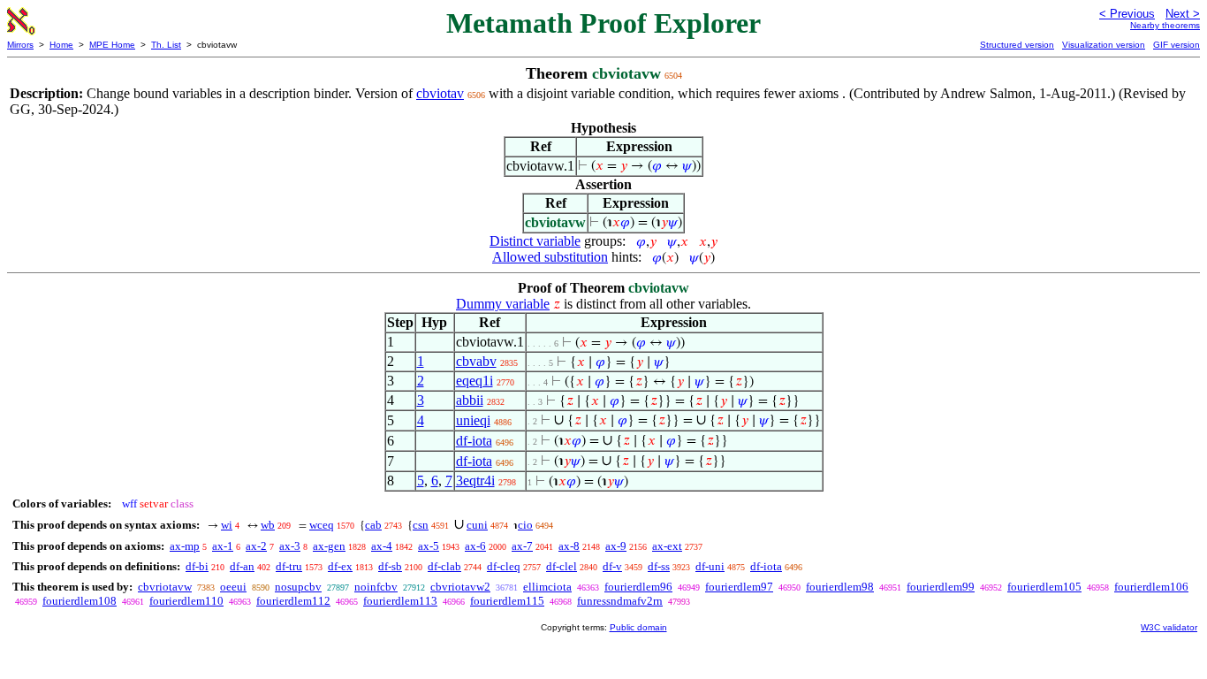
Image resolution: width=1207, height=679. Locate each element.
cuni (477, 524)
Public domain (638, 627)
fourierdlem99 (941, 586)
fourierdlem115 (507, 600)
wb (268, 524)
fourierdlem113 (400, 600)
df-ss (659, 566)
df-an (242, 566)
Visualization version (1103, 45)
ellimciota (547, 586)
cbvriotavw (165, 586)
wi (226, 524)
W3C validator (1169, 627)
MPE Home (112, 45)
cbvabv (476, 361)
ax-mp (185, 546)
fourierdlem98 (840, 586)
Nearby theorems (1165, 25)
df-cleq (503, 566)
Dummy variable (503, 303)
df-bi (197, 566)
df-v (612, 566)
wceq (321, 524)
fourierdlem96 (638, 586)
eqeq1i (474, 380)
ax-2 (256, 546)
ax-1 (222, 546)
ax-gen (329, 546)
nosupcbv (298, 586)
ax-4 (381, 546)
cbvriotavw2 (460, 586)
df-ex (340, 566)
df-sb (390, 566)
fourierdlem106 (1151, 586)
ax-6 (475, 546)
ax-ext (667, 546)
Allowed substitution (550, 256)
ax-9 (615, 546)
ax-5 (428, 546)
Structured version (1017, 45)
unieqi (473, 420)
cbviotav (440, 93)
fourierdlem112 (293, 600)
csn (421, 524)
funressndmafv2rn (620, 600)
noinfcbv (376, 586)
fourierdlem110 (186, 600)
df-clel (561, 566)
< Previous (1127, 13)
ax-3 (289, 546)
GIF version (1176, 45)
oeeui (233, 586)
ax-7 (522, 546)
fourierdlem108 (79, 600)
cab (373, 524)
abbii (469, 400)
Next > (1182, 13)
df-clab (444, 566)
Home (61, 45)
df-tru (289, 566)
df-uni (710, 566)
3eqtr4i (475, 480)
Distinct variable (535, 240)
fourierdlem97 (739, 586)
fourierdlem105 (1044, 586)
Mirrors (20, 45)
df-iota (474, 440)
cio (525, 524)
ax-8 (569, 546)
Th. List (166, 45)
